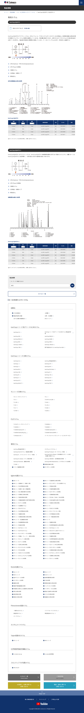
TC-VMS (15, 464)
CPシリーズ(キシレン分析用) (51, 558)
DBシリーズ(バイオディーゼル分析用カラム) (55, 483)
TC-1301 (15, 402)
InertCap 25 (47, 372)
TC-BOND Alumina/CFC (19, 429)
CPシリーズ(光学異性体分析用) (52, 533)
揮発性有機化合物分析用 (51, 583)
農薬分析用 (16, 583)
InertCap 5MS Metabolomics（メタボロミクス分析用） (58, 461)
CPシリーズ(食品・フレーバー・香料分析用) (24, 536)
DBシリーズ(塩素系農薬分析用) (52, 489)
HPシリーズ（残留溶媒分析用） (52, 517)
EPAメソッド (48, 318)
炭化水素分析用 (17, 591)
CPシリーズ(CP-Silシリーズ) (20, 528)
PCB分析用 (47, 580)
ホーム (6, 12)
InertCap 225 (17, 380)
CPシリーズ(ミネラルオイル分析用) (22, 547)
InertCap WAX (48, 380)
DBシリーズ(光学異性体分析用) (21, 486)
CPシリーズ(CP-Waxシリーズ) (52, 528)
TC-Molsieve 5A (17, 435)
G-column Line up (18, 654)
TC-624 (46, 402)
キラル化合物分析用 (49, 594)
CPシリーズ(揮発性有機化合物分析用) (54, 550)
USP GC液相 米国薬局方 (19, 318)
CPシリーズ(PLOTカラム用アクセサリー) (54, 530)
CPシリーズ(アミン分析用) (20, 542)
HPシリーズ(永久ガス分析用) (51, 508)
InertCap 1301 (17, 372)
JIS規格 (46, 313)
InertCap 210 (48, 377)
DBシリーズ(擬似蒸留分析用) (20, 497)
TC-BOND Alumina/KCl (50, 429)
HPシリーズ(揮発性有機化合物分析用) (23, 517)
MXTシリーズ (17, 575)
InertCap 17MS (17, 347)
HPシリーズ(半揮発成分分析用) (52, 514)
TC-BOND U (16, 427)
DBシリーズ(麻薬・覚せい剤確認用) (22, 489)
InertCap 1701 (48, 375)
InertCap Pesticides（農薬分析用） (22, 461)
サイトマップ (42, 699)
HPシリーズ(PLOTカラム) (20, 508)
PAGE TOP (42, 694)
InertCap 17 (16, 377)
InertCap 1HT (48, 363)
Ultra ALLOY (16, 667)
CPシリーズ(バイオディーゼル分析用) (22, 533)
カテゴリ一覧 (42, 294)
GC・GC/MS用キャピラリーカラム (26, 12)
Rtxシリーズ (48, 572)
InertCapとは (17, 332)
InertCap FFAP (48, 383)
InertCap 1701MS (18, 344)
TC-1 (46, 397)
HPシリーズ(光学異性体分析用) (21, 511)
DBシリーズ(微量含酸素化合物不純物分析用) (24, 500)
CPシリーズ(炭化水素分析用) (20, 544)
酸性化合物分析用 (18, 597)
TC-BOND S (47, 427)
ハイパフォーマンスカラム (51, 610)
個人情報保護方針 (29, 699)
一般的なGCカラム (18, 610)
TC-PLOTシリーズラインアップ (21, 424)
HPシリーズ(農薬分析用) (19, 514)
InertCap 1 (16, 363)
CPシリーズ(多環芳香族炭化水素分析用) (54, 539)
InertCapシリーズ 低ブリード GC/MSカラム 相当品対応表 (58, 332)
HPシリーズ (47, 505)
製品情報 (12, 12)
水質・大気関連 (48, 316)
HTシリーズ (16, 640)
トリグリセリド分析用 (50, 586)
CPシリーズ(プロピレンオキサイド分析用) (55, 553)
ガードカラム (17, 616)
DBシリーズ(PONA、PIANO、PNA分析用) (54, 497)
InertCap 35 (16, 375)
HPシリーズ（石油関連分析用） (21, 519)
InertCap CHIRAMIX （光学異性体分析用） (55, 458)
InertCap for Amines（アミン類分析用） (23, 458)
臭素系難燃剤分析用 (49, 577)
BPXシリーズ (48, 640)
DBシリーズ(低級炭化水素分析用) (53, 480)
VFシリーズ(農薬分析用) (50, 522)
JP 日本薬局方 (17, 313)
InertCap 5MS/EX (49, 336)
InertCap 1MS (17, 336)
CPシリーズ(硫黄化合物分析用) (52, 555)
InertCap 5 (16, 366)
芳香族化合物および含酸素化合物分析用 (23, 588)
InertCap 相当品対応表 (50, 361)
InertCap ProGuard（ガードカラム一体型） (55, 452)
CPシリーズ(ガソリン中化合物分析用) (54, 544)
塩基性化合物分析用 (49, 597)
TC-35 (15, 405)
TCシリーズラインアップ (19, 397)
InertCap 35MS (48, 342)
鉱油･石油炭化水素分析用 (51, 591)
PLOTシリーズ (48, 575)
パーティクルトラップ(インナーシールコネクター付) (57, 435)
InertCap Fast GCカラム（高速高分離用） (23, 452)
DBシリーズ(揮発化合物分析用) (21, 494)
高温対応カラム (17, 613)
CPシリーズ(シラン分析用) (20, 558)
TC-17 (15, 408)
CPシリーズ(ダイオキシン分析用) (53, 547)
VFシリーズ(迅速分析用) (19, 525)
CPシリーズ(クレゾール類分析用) (21, 539)
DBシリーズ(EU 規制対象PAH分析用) (22, 492)
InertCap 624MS (48, 339)
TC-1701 (47, 405)
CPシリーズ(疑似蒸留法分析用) (52, 542)
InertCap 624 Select (49, 369)
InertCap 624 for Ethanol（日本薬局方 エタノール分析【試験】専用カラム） (58, 455)
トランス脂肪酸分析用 (19, 467)
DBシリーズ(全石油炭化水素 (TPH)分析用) (54, 500)
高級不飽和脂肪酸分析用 (19, 586)
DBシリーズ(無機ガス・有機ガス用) (22, 483)
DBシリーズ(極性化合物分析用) (52, 503)
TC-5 (15, 399)
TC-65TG (47, 410)
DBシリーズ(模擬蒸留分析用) (51, 494)
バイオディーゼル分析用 (50, 588)
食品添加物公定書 (18, 316)
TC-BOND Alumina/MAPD (50, 432)
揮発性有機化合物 (49, 464)
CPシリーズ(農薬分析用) (50, 536)
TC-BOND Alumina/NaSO (20, 433)
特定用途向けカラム (49, 613)
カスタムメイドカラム (50, 449)
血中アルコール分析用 (19, 577)
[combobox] (42, 285)
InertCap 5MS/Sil (18, 339)
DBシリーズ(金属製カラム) (20, 505)
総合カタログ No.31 (21, 28)
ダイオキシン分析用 (49, 467)
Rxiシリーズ (16, 572)
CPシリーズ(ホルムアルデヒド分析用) (23, 555)
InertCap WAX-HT (18, 383)
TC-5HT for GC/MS (49, 399)
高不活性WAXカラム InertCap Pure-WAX (54, 347)
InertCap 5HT (48, 366)
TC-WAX (46, 408)
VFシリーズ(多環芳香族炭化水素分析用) (54, 525)
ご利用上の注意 (55, 699)
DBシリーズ (16, 480)
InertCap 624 (17, 369)
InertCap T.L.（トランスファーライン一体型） (24, 454)
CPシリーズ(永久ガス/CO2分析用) (22, 553)
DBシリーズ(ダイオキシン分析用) (53, 492)
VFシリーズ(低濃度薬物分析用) (21, 522)
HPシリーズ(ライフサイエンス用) (53, 511)
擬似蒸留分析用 (17, 594)
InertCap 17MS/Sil (49, 344)
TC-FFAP (16, 410)
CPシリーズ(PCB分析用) (19, 550)
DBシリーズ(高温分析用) (50, 486)
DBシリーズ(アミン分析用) (20, 503)
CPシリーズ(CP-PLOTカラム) (20, 530)
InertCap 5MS (17, 342)
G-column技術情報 (49, 654)
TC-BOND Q (47, 424)
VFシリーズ (47, 519)
